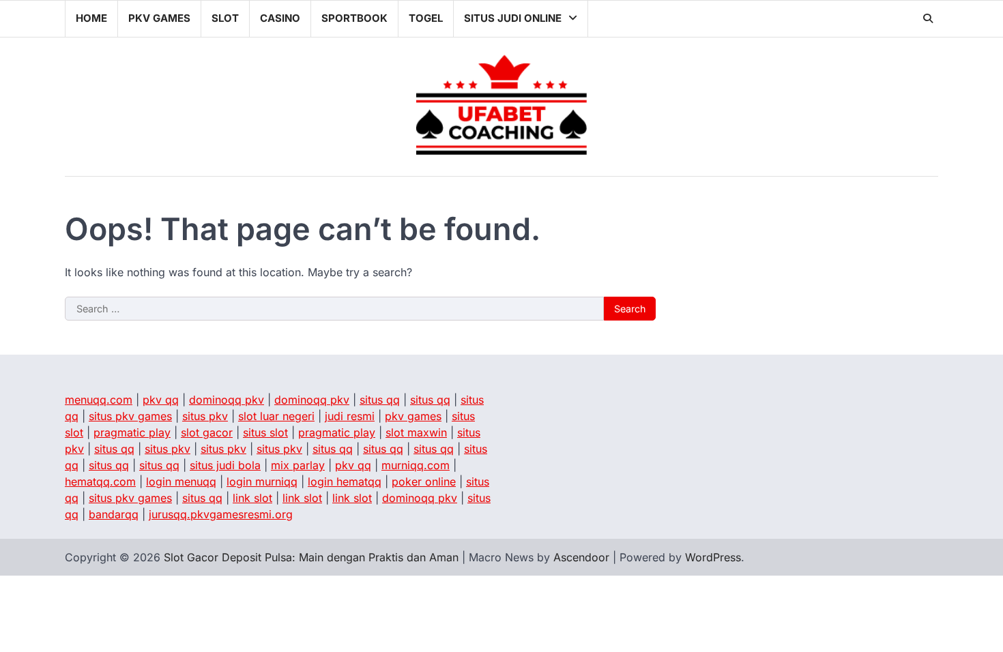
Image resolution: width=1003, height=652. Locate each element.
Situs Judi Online (513, 18)
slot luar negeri (276, 416)
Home (91, 18)
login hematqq (344, 481)
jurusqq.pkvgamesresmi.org (221, 514)
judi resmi (350, 416)
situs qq (380, 399)
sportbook (354, 18)
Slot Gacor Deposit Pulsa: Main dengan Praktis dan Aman (311, 557)
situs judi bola (225, 465)
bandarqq (114, 514)
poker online (424, 481)
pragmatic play (132, 432)
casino (280, 18)
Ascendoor (581, 557)
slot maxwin (416, 432)
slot (225, 18)
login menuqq (181, 481)
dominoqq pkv (226, 399)
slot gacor (207, 432)
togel (426, 18)
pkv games (159, 18)
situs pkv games (130, 416)
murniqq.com (415, 465)
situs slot (265, 432)
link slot (252, 498)
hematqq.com (100, 481)
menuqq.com (98, 399)
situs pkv (205, 416)
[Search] (928, 18)
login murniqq (262, 481)
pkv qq (161, 399)
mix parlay (298, 465)
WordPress (713, 557)
